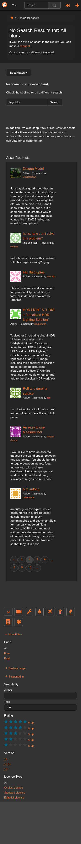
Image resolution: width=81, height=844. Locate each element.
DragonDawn (29, 177)
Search (54, 102)
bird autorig (31, 489)
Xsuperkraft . (40, 324)
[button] (14, 5)
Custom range (15, 668)
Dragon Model (33, 168)
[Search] (54, 5)
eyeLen (14, 246)
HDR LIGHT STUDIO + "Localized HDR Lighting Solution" (38, 314)
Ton (48, 397)
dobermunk (28, 497)
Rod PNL (51, 276)
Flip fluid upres (34, 272)
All (8, 612)
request (25, 46)
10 (29, 567)
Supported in (14, 676)
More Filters (14, 634)
